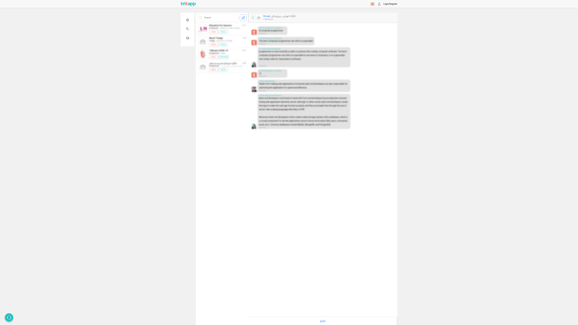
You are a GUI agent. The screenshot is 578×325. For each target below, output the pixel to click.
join (322, 321)
